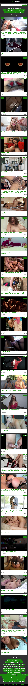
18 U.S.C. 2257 (20, 684)
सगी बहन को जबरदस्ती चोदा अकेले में (14, 660)
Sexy (5, 10)
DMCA (13, 684)
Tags (9, 684)
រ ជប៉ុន (21, 662)
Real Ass (18, 10)
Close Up (7, 12)
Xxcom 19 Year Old (20, 679)
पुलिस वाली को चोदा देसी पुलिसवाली (12, 662)
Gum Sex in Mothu (20, 664)
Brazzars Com (7, 666)
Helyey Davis (22, 681)
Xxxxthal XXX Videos (22, 675)
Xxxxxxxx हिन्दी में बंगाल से (20, 677)
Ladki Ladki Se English (7, 677)
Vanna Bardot (21, 670)
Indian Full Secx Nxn (8, 668)
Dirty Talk (20, 12)
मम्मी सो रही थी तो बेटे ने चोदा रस (14, 672)
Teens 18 (13, 10)
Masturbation (14, 12)
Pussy (23, 10)
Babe (8, 10)
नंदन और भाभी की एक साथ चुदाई (10, 670)
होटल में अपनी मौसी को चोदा (8, 679)
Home (5, 684)
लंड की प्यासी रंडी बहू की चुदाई (18, 666)
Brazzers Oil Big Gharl (19, 668)
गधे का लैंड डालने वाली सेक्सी (9, 664)
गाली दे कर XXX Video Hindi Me (10, 681)
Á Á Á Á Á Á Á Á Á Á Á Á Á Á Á (8, 675)
